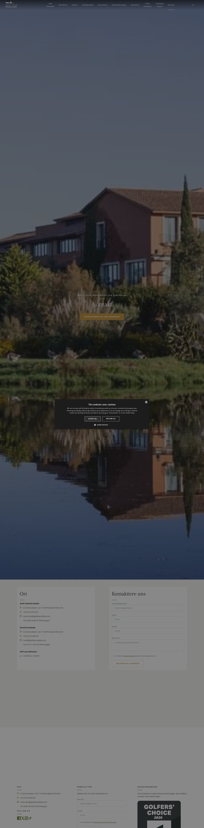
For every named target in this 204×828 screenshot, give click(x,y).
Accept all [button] (92, 419)
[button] (102, 425)
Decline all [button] (111, 419)
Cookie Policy (130, 413)
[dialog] (102, 414)
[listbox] (146, 402)
